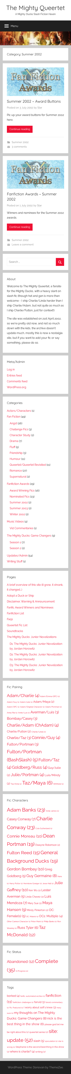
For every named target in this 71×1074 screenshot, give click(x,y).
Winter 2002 (17, 514)
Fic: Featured (16, 1008)
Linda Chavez (34, 896)
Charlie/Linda (39, 732)
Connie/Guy (46, 737)
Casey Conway (21, 819)
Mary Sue (35, 903)
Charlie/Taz (19, 738)
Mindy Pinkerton (37, 910)
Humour (15, 459)
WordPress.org (16, 387)
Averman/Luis (45, 712)
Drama (14, 441)
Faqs (10, 619)
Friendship (16, 453)
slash (38, 1041)
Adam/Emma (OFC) (50, 696)
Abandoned (20, 961)
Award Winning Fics (22, 490)
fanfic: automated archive (32, 996)
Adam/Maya (43, 701)
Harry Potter (16, 883)
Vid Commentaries (21, 528)
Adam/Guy (13, 702)
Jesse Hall (48, 883)
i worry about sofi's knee (40, 1007)
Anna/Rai (12, 713)
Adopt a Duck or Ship (20, 595)
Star (39, 107)
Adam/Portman (53, 707)
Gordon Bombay (25, 869)
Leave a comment (23, 244)
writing (40, 1051)
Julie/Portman (27, 774)
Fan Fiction (13, 416)
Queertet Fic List (17, 625)
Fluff (12, 447)
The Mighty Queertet (35, 8)
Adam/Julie (26, 702)
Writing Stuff (14, 561)
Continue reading (19, 129)
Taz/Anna (16, 784)
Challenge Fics (19, 429)
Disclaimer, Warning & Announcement (31, 601)
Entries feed (14, 375)
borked (13, 995)
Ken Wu (35, 890)
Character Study (20, 435)
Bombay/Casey (22, 718)
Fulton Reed (23, 852)
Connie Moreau (24, 836)
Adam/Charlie (23, 695)
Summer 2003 (19, 508)
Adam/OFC (13, 707)
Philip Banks (50, 921)
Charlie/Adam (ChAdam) (33, 725)
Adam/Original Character (32, 707)
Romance (16, 470)
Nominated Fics (19, 496)
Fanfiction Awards (18, 483)
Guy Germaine (41, 875)
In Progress (22, 971)
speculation (51, 1041)
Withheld (58, 784)
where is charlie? (22, 1051)
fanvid (39, 1002)
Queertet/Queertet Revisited (28, 464)
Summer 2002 (20, 142)
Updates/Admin (17, 555)
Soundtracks (15, 631)
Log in (11, 369)
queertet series (38, 1032)
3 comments (19, 146)
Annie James (52, 811)
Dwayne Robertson (47, 845)
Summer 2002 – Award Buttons (34, 101)
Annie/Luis (24, 713)
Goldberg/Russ (29, 767)
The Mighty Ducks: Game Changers (29, 535)
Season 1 (15, 542)
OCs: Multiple (51, 916)
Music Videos (15, 521)
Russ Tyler (27, 928)
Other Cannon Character (19, 921)
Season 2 (15, 548)
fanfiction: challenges (23, 1002)
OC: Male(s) (32, 916)
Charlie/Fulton (19, 731)
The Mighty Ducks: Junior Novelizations (32, 637)
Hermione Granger (32, 883)
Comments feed (17, 381)
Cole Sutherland (44, 828)
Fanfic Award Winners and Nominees (30, 607)
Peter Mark (37, 921)
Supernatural (18, 476)
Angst (13, 423)
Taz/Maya (37, 783)
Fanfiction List (15, 613)
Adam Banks (26, 810)
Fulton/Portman (23, 744)
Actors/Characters (19, 410)
